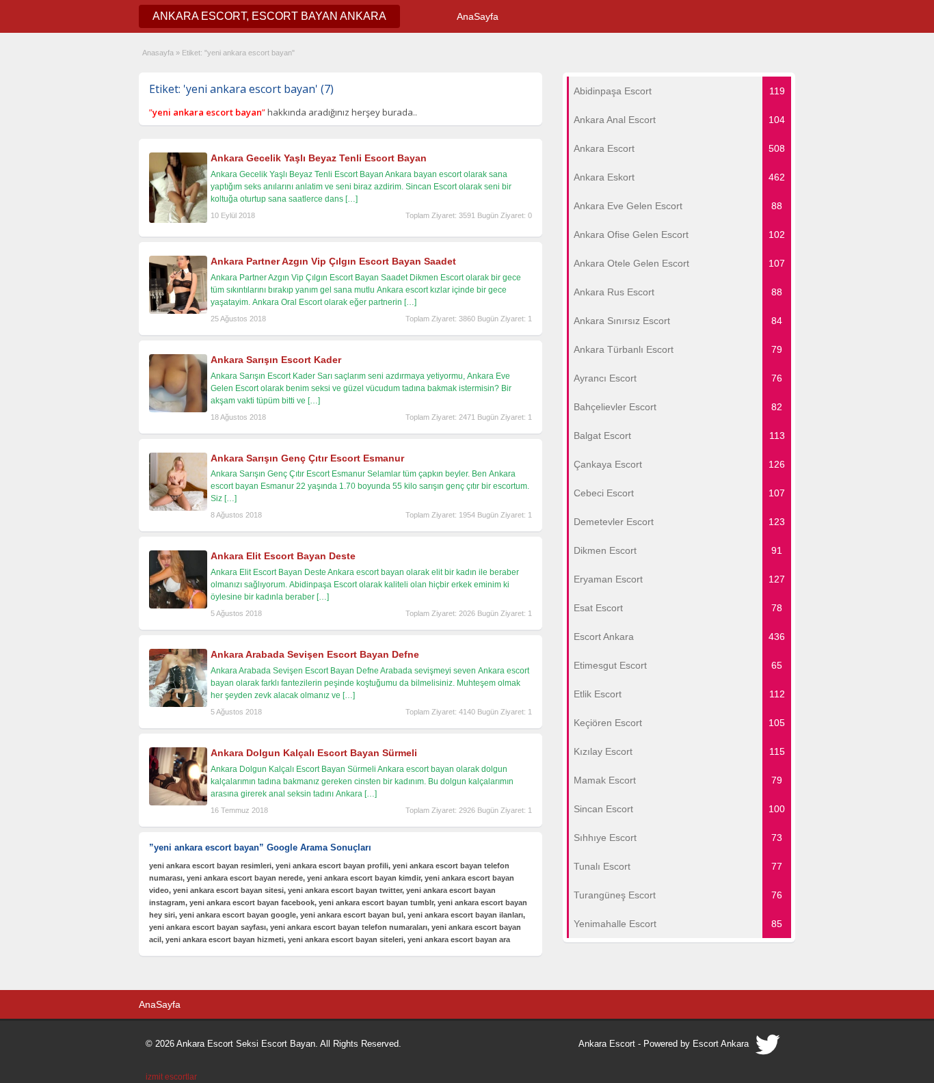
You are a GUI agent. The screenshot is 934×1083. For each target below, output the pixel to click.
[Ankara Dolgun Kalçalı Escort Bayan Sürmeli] (178, 802)
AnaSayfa (477, 16)
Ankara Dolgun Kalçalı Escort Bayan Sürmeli (314, 752)
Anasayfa (158, 53)
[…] (351, 199)
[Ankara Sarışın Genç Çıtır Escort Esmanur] (178, 508)
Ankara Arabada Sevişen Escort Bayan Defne (315, 654)
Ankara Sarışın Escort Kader (276, 359)
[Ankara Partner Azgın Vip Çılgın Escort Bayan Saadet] (178, 311)
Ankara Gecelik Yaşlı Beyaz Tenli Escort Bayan (319, 157)
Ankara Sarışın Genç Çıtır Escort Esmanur (307, 458)
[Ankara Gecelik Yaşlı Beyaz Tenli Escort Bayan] (178, 220)
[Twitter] (768, 1048)
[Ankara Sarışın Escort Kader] (178, 409)
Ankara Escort (606, 1044)
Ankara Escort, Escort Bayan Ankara (269, 16)
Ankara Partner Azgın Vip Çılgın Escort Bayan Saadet (333, 261)
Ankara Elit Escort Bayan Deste (283, 555)
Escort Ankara (721, 1044)
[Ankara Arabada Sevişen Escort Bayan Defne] (178, 704)
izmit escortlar (171, 1077)
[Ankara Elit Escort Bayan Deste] (178, 606)
